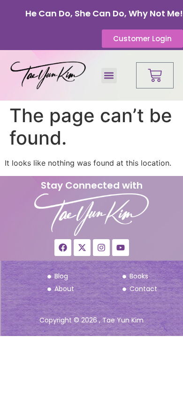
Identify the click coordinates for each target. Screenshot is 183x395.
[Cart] (155, 75)
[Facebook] (62, 247)
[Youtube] (120, 247)
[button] (109, 75)
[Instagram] (101, 247)
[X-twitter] (82, 247)
